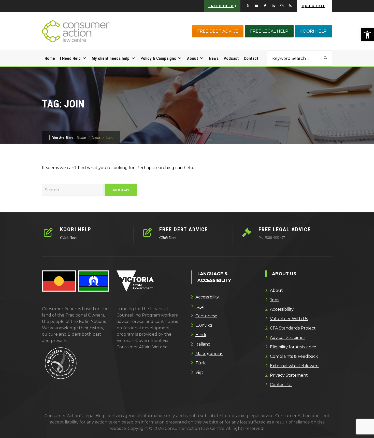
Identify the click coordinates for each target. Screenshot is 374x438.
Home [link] (50, 58)
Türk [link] (200, 363)
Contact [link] (251, 58)
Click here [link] (68, 237)
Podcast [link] (231, 58)
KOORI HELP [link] (313, 31)
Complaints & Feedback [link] (294, 356)
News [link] (214, 58)
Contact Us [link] (281, 384)
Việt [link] (199, 372)
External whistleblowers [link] (294, 365)
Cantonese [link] (206, 315)
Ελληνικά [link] (203, 325)
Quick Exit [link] (313, 6)
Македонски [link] (209, 353)
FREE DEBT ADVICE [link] (217, 31)
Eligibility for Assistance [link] (293, 347)
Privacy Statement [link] (289, 375)
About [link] (192, 58)
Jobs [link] (274, 299)
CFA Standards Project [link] (293, 328)
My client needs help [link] (111, 58)
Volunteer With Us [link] (289, 318)
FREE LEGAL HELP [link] (269, 31)
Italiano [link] (202, 344)
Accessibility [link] (207, 297)
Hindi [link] (200, 334)
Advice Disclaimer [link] (287, 337)
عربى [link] (200, 306)
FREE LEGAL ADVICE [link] (284, 229)
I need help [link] (221, 6)
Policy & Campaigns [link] (158, 58)
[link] (367, 34)
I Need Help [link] (70, 58)
